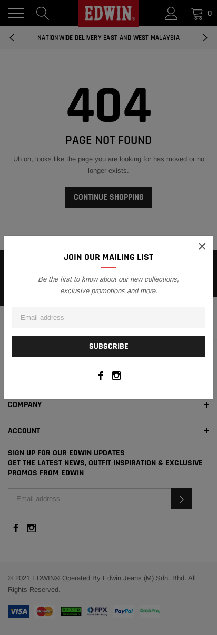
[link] (100, 375)
